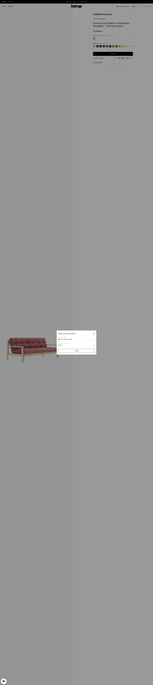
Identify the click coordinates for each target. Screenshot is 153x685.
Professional (11, 1)
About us (10, 6)
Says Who (102, 18)
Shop (4, 6)
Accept (76, 350)
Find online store (97, 62)
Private (4, 1)
